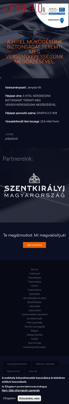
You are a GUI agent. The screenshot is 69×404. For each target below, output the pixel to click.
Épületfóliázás (35, 302)
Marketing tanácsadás (34, 347)
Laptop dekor (34, 310)
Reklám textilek (45, 364)
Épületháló (34, 294)
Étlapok (34, 330)
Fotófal (34, 339)
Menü (62, 9)
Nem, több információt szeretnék (21, 390)
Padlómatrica (34, 290)
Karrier (33, 371)
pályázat (11, 138)
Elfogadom (9, 398)
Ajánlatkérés (34, 245)
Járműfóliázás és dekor (34, 298)
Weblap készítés (34, 334)
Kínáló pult (34, 273)
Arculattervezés (34, 318)
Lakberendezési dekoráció (35, 314)
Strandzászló (34, 277)
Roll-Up (34, 269)
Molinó (34, 285)
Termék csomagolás (34, 326)
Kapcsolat (13, 371)
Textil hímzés (34, 343)
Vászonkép (34, 306)
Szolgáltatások (17, 364)
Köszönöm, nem (29, 398)
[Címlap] (22, 7)
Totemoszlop (34, 281)
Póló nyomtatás (34, 322)
